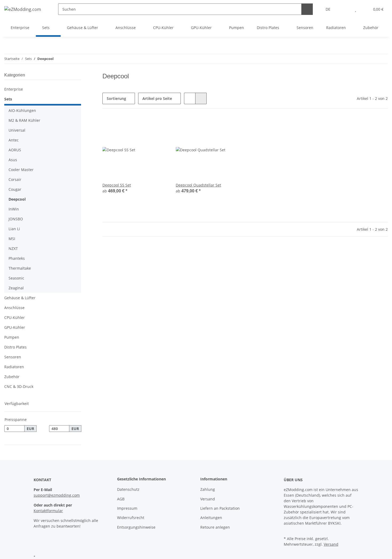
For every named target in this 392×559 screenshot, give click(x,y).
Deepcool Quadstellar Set (198, 185)
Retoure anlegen (215, 527)
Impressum (127, 508)
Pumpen (11, 337)
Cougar (15, 189)
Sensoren (12, 356)
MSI (12, 238)
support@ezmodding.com (57, 495)
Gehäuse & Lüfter (19, 297)
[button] (345, 9)
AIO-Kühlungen (22, 110)
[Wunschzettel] (356, 9)
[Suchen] (307, 9)
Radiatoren (14, 366)
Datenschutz (128, 489)
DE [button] (328, 9)
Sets (8, 99)
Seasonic (16, 278)
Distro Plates (15, 347)
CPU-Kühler (14, 317)
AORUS (15, 149)
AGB (121, 498)
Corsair (15, 179)
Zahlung (207, 489)
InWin (14, 209)
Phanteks (17, 258)
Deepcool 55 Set (116, 185)
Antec (14, 140)
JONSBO (16, 218)
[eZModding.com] (22, 9)
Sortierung (116, 98)
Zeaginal (16, 287)
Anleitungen (211, 517)
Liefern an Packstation (220, 508)
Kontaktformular (48, 510)
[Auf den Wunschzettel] (158, 126)
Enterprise (13, 89)
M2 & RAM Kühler (24, 120)
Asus (13, 159)
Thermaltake (20, 268)
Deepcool (17, 199)
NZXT (13, 248)
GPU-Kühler (14, 327)
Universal (17, 130)
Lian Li (14, 228)
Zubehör (11, 376)
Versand (207, 498)
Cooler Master (21, 169)
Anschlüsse (14, 307)
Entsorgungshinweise (136, 527)
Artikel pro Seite (157, 98)
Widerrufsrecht (130, 517)
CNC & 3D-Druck (18, 386)
